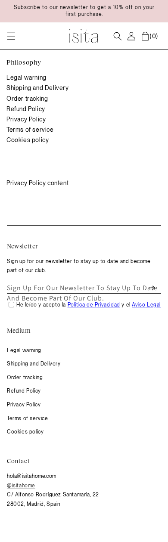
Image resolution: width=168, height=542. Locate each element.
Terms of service (30, 129)
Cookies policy (27, 139)
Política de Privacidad (94, 305)
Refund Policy (25, 108)
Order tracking (27, 98)
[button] (11, 36)
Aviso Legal (146, 305)
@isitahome (21, 486)
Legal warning (26, 77)
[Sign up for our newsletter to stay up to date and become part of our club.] (151, 288)
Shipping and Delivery (37, 87)
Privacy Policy (26, 119)
